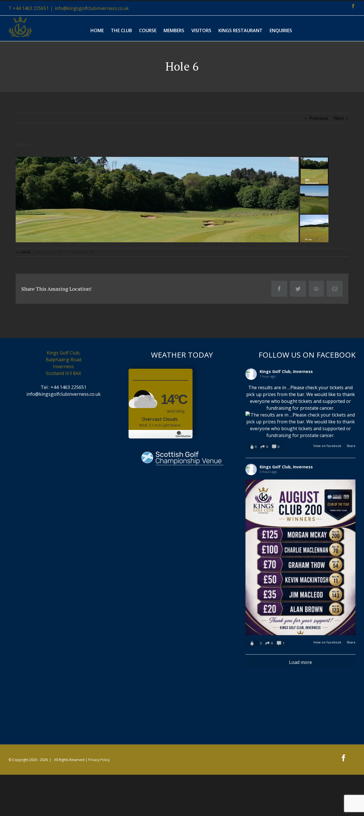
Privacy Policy (99, 759)
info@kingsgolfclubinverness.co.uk (92, 8)
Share (351, 446)
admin (25, 252)
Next (339, 118)
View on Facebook (327, 446)
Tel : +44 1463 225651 (63, 387)
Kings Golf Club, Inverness (286, 371)
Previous (318, 118)
